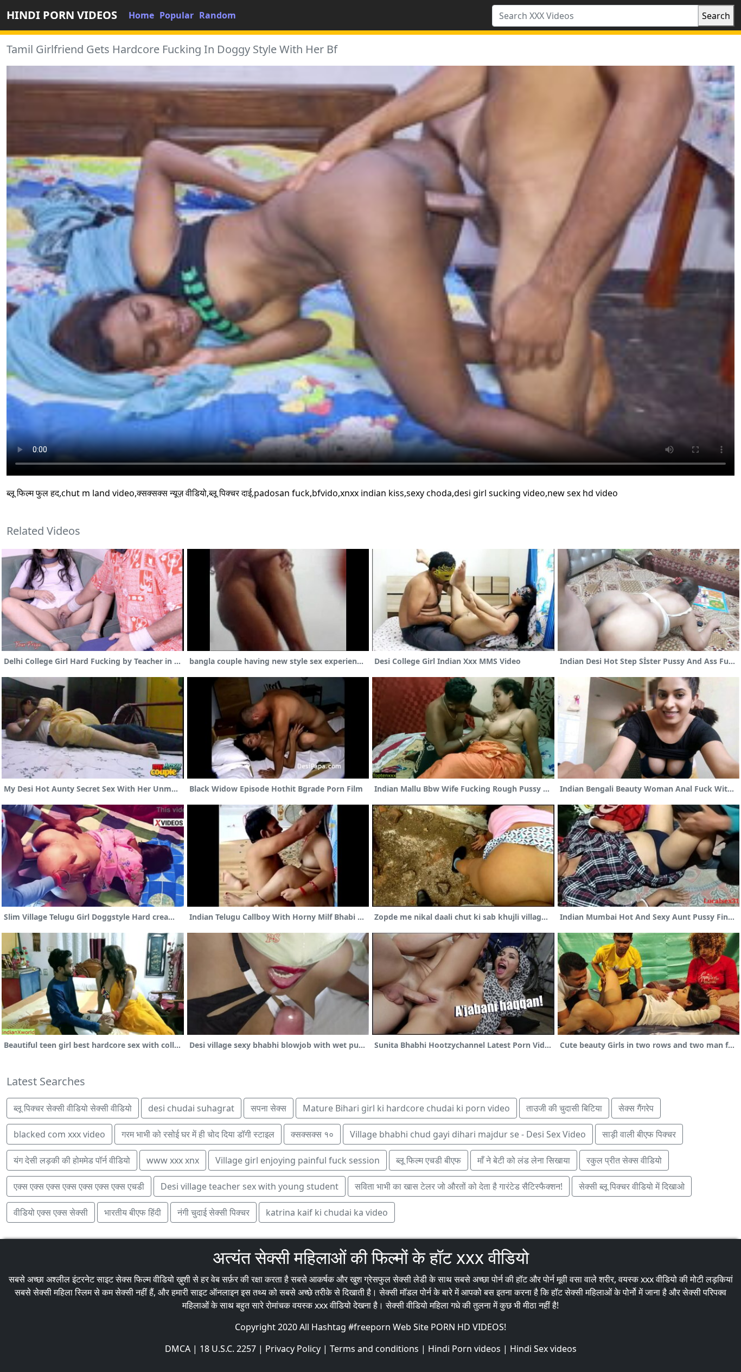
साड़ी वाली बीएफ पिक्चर (639, 1134)
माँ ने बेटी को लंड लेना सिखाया (523, 1160)
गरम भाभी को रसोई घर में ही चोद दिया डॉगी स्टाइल (198, 1134)
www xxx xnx (172, 1160)
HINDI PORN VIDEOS (62, 15)
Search (716, 16)
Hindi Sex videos (543, 1349)
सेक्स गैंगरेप (636, 1108)
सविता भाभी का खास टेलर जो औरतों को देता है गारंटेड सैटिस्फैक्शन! (459, 1186)
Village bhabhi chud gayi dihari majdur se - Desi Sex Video (468, 1134)
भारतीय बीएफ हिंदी (132, 1212)
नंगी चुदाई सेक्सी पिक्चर (213, 1212)
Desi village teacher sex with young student (249, 1186)
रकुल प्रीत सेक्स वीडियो (624, 1160)
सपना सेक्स (268, 1108)
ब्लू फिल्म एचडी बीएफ (428, 1160)
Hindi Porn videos (464, 1349)
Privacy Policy (293, 1349)
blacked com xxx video (59, 1134)
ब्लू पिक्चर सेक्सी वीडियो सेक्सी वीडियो (73, 1108)
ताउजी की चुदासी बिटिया (564, 1108)
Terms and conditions (374, 1349)
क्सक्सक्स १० (312, 1134)
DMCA (177, 1349)
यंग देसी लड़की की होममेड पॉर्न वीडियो (72, 1160)
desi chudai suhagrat (191, 1108)
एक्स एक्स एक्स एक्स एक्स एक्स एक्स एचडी (79, 1186)
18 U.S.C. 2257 (228, 1349)
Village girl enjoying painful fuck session (297, 1160)
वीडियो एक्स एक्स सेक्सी (51, 1212)
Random (217, 15)
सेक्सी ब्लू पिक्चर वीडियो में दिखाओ (632, 1186)
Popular (176, 15)
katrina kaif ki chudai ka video (327, 1212)
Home (141, 15)
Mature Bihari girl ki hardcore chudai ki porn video (406, 1108)
